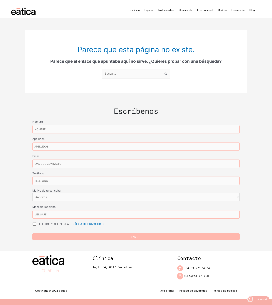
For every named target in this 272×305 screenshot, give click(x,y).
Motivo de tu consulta (46, 190)
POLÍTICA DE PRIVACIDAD (87, 224)
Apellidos (38, 139)
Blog (252, 10)
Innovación (238, 10)
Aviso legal (167, 291)
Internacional (205, 10)
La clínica (134, 10)
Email (35, 156)
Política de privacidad (193, 291)
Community (185, 10)
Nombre (37, 121)
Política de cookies (225, 291)
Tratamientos (166, 10)
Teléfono (38, 173)
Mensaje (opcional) (44, 207)
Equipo (148, 10)
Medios (222, 10)
